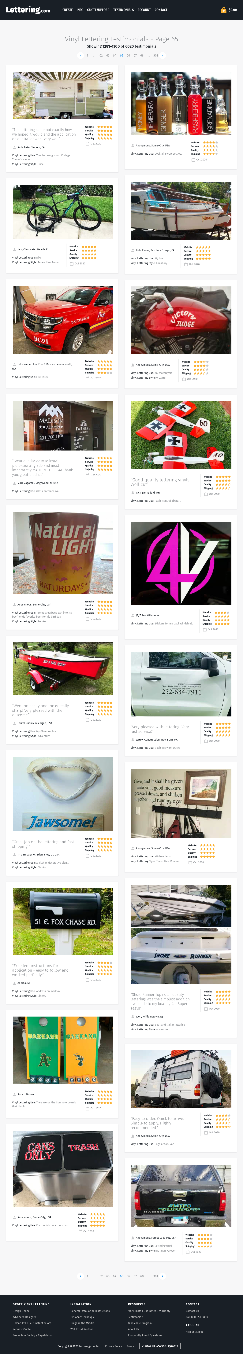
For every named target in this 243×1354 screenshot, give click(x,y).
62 (101, 55)
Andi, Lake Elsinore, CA (31, 147)
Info (80, 10)
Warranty (164, 1311)
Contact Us (192, 1311)
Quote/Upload (98, 10)
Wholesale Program (140, 1323)
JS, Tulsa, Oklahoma (147, 615)
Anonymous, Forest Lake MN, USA (155, 1237)
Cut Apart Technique (82, 1317)
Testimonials (123, 10)
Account (144, 10)
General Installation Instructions (90, 1311)
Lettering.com (28, 10)
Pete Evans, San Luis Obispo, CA (154, 250)
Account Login (194, 1332)
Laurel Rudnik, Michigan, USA (34, 723)
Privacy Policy (113, 1346)
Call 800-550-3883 (197, 1317)
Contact (161, 10)
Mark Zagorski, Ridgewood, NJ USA (37, 483)
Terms (130, 1346)
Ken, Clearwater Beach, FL (33, 249)
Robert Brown (25, 1094)
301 (155, 55)
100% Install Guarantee (142, 1311)
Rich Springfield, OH (147, 492)
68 (142, 55)
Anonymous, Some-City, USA (34, 604)
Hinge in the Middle (82, 1323)
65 (121, 55)
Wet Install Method (81, 1329)
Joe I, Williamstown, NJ (149, 1016)
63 (108, 55)
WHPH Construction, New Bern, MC (156, 739)
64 (114, 55)
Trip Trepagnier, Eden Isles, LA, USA (38, 854)
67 (135, 55)
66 (128, 55)
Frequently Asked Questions (145, 1335)
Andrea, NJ (23, 983)
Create (67, 10)
